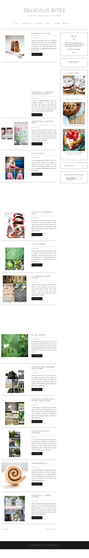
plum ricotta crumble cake (74, 125)
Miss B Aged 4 (38, 153)
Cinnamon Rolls (39, 463)
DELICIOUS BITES (44, 10)
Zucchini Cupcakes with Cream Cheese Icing (43, 400)
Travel (48, 23)
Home (16, 23)
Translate (79, 179)
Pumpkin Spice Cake (41, 33)
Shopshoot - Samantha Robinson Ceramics (43, 93)
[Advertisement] (28, 77)
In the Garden (38, 244)
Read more (37, 54)
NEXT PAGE (5, 529)
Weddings (57, 23)
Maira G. (55, 545)
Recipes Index (25, 23)
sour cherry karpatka (74, 99)
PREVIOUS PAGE (51, 529)
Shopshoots (38, 23)
